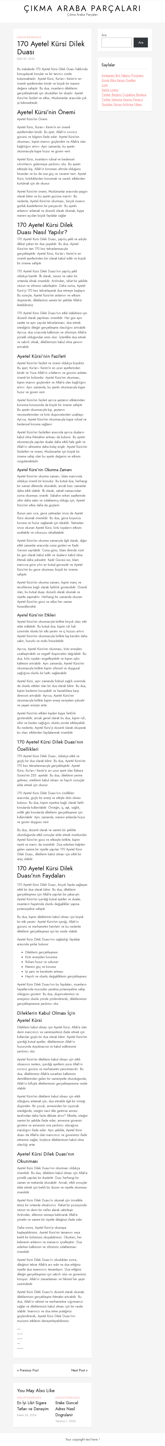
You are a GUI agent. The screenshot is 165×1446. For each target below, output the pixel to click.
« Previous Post (27, 1370)
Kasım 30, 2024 (26, 1415)
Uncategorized (29, 37)
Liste (105, 85)
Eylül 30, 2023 (26, 59)
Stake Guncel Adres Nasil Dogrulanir (66, 1409)
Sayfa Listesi (110, 90)
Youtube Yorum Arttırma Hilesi (122, 104)
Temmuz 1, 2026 (65, 1421)
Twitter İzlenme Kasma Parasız (122, 99)
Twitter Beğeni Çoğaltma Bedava (124, 94)
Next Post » (79, 1370)
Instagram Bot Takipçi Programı (123, 75)
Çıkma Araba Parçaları (82, 8)
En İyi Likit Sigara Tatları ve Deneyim (33, 1406)
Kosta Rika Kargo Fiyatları (119, 80)
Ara (104, 35)
